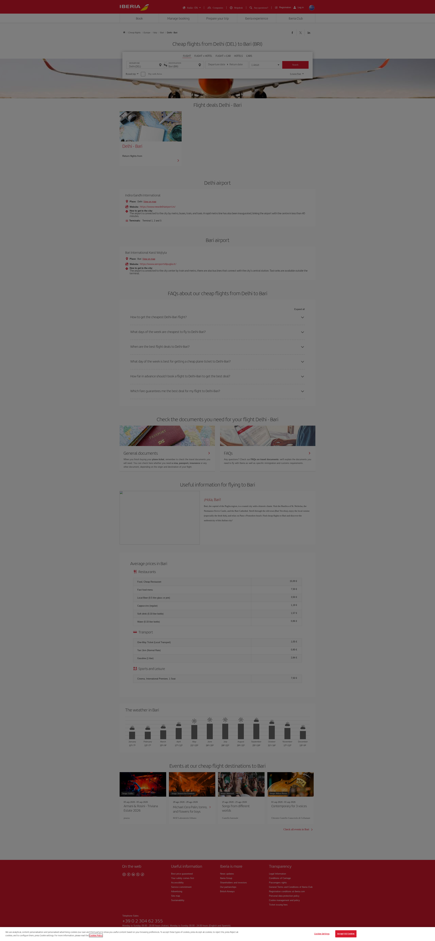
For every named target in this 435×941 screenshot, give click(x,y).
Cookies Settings (321, 933)
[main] (217, 934)
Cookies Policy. (95, 935)
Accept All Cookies (345, 933)
